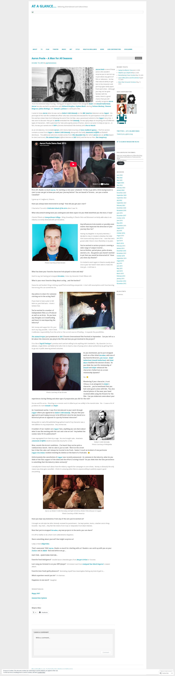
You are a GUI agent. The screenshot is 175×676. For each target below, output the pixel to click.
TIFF (54, 125)
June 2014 (119, 238)
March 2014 (120, 243)
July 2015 (119, 230)
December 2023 (121, 193)
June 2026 (119, 175)
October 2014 (121, 233)
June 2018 (119, 213)
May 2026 (119, 177)
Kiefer (106, 384)
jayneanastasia (51, 63)
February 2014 (121, 246)
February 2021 (121, 205)
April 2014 (120, 240)
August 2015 (120, 228)
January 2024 (120, 190)
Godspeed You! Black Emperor (93, 564)
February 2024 (121, 187)
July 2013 (119, 263)
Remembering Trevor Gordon (126, 75)
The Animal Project (52, 137)
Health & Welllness (90, 49)
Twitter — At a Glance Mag (128, 131)
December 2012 (121, 281)
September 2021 (121, 203)
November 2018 (121, 210)
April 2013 (120, 271)
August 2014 (120, 235)
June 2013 (119, 266)
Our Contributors (114, 49)
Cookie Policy (41, 672)
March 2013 (120, 273)
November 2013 (121, 253)
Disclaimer (128, 49)
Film (47, 49)
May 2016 (119, 223)
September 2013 (121, 258)
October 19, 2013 (38, 63)
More (102, 49)
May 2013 (119, 268)
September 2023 (121, 195)
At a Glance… (44, 6)
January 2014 (120, 248)
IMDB (45, 550)
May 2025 (119, 180)
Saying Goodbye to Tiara (125, 70)
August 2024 (120, 182)
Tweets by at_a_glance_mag (125, 134)
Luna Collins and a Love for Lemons (128, 77)
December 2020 (121, 208)
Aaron (111, 101)
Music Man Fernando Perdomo (127, 82)
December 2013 (121, 250)
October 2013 (121, 256)
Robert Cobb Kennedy (62, 132)
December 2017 (121, 215)
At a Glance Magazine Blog (128, 142)
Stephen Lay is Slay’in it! (125, 72)
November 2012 (121, 283)
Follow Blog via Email (126, 152)
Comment (106, 652)
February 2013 (121, 276)
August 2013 (120, 261)
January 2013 (120, 278)
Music (64, 49)
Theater (55, 49)
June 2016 (119, 220)
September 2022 (121, 198)
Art (71, 49)
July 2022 (119, 200)
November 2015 (121, 225)
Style (77, 49)
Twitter (34, 550)
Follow (121, 163)
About (35, 49)
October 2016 (121, 218)
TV (41, 49)
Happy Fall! (36, 593)
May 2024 (119, 185)
